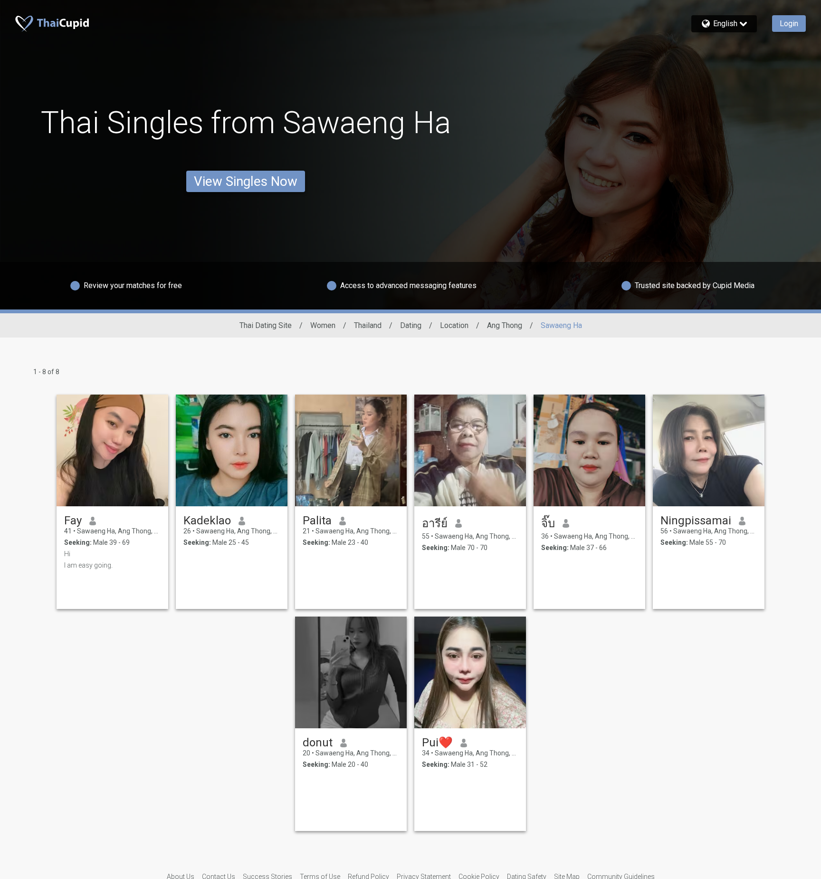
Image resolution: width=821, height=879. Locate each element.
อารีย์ (435, 523)
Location (454, 325)
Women (322, 325)
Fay (73, 520)
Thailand (368, 325)
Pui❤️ (437, 742)
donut (318, 742)
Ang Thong (504, 325)
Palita (317, 520)
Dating (410, 325)
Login (789, 23)
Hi (67, 554)
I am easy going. (88, 565)
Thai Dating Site (265, 325)
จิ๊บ (548, 523)
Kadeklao (207, 520)
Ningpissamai (695, 520)
